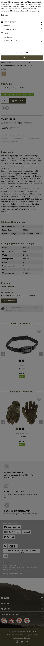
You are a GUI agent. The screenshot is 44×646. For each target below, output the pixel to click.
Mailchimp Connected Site (12, 41)
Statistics (7, 26)
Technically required (10, 22)
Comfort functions (10, 29)
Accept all (22, 58)
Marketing (7, 33)
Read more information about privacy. (26, 11)
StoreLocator (8, 37)
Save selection (22, 52)
